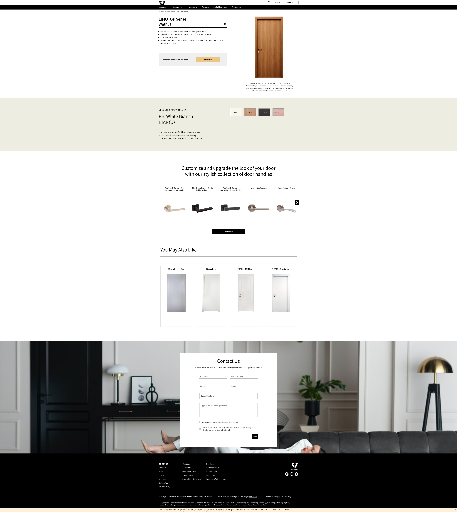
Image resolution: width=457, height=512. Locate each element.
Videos (161, 475)
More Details (176, 318)
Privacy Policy (164, 486)
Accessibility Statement (191, 479)
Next (297, 202)
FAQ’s (161, 471)
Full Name (203, 376)
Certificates (163, 483)
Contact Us (208, 59)
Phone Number (236, 376)
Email (202, 386)
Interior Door (169, 12)
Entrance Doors (212, 467)
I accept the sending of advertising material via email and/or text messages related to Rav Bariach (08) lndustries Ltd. (227, 428)
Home (161, 12)
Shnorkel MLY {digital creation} (278, 496)
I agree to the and (221, 422)
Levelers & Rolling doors (216, 479)
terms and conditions (219, 422)
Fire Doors (210, 475)
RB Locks (290, 2)
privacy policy (235, 422)
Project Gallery (188, 475)
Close (287, 509)
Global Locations (189, 471)
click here (253, 496)
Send (255, 437)
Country (234, 386)
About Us (162, 467)
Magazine (162, 479)
